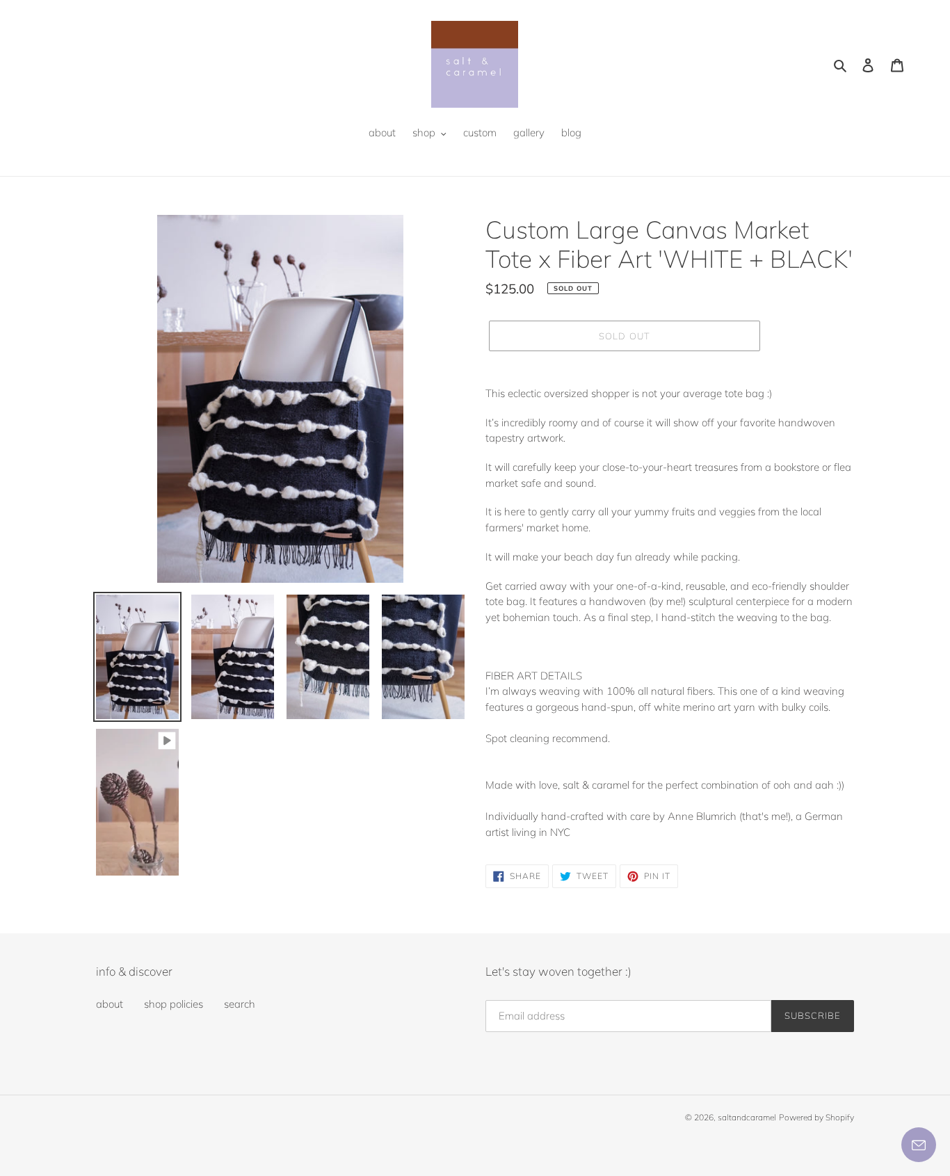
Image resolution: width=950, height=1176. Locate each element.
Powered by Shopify (816, 1117)
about (109, 1003)
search (239, 1003)
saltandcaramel (747, 1117)
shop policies (173, 1003)
